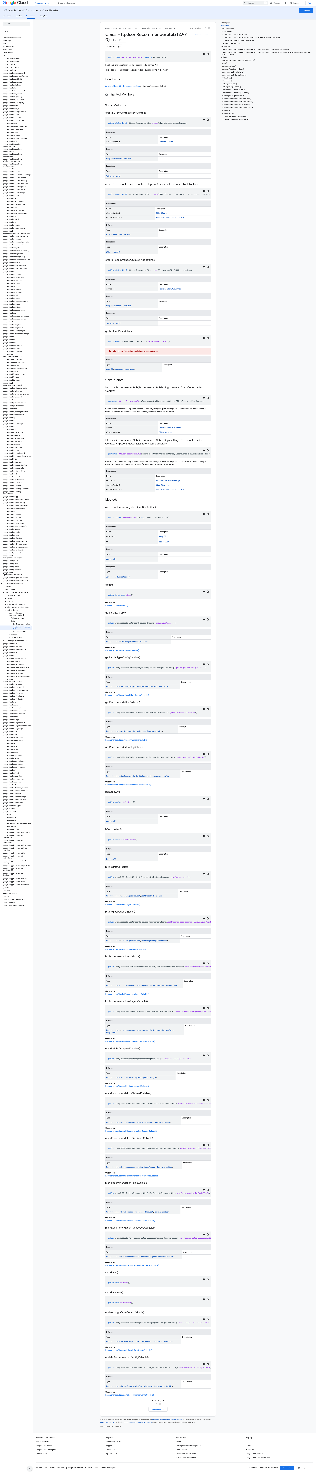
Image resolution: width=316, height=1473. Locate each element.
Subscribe (287, 1468)
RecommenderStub (131, 86)
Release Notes (111, 1450)
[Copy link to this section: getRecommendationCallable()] (142, 702)
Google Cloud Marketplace (46, 1450)
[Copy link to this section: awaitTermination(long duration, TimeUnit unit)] (159, 507)
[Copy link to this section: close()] (115, 585)
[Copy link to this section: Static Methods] (129, 105)
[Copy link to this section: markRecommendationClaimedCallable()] (153, 1093)
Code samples (181, 1450)
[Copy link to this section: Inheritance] (122, 79)
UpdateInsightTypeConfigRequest (136, 1341)
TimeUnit (163, 542)
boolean (110, 559)
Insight (143, 641)
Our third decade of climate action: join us (101, 1468)
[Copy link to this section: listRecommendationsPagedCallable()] (150, 1001)
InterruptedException (116, 577)
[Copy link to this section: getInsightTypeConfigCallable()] (142, 657)
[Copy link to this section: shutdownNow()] (125, 1292)
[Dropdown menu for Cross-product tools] (78, 3)
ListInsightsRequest (130, 896)
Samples (43, 16)
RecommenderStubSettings (171, 289)
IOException (112, 176)
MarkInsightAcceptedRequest (134, 1077)
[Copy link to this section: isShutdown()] (122, 792)
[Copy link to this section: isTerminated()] (124, 829)
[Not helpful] (209, 28)
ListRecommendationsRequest (134, 985)
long (161, 537)
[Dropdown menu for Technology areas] (52, 3)
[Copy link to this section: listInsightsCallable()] (130, 867)
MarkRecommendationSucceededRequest (139, 1256)
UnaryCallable (113, 641)
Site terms (61, 1468)
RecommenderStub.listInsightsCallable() (122, 904)
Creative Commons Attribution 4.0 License (167, 1420)
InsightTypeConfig (159, 686)
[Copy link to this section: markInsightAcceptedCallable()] (142, 1048)
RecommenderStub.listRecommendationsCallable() (127, 994)
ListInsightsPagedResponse (154, 940)
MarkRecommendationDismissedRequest (138, 1167)
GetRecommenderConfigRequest (135, 776)
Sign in (310, 3)
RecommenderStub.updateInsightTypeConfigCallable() (128, 1350)
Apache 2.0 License (107, 1422)
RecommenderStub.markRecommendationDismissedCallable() (132, 1176)
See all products (42, 1442)
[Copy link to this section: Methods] (120, 499)
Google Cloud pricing (44, 1446)
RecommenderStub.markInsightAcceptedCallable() (127, 1086)
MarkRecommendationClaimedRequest (137, 1122)
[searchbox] (16, 24)
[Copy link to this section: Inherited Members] (136, 94)
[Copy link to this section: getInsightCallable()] (129, 612)
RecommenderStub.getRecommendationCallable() (126, 740)
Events (248, 1446)
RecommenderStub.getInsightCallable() (122, 650)
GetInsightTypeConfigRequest (135, 686)
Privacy (52, 1468)
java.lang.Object (111, 86)
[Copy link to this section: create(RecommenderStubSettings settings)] (157, 260)
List (108, 369)
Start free (306, 11)
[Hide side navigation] (29, 1468)
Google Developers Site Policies (140, 1422)
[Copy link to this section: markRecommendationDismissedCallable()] (156, 1138)
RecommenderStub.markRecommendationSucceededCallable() (132, 1265)
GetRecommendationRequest (133, 731)
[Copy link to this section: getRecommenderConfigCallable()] (146, 747)
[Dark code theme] (204, 54)
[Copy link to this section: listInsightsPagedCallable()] (137, 911)
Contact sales (41, 1454)
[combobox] (255, 3)
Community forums (113, 1442)
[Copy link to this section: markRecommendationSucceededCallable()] (157, 1227)
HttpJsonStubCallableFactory (170, 217)
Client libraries (50, 10)
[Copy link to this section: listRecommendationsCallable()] (142, 956)
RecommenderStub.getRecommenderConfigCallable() (128, 785)
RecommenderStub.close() (116, 605)
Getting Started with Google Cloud (189, 1446)
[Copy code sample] (208, 54)
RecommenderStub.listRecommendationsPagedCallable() (130, 1041)
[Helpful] (205, 28)
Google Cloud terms (75, 1468)
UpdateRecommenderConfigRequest (137, 1386)
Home (107, 28)
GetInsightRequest (129, 641)
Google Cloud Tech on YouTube (258, 1458)
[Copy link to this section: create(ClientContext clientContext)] (148, 113)
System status (112, 1454)
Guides (19, 16)
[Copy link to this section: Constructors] (126, 380)
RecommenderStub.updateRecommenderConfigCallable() (129, 1395)
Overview (7, 16)
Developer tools (132, 28)
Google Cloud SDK (18, 10)
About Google (41, 1468)
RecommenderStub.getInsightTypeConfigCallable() (127, 695)
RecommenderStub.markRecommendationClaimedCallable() (131, 1131)
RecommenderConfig (159, 776)
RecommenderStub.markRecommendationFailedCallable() (130, 1220)
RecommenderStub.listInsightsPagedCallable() (125, 949)
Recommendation (154, 731)
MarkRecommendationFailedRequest (137, 1212)
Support (109, 1446)
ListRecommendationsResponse (163, 985)
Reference (30, 16)
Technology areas (42, 3)
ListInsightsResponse (151, 896)
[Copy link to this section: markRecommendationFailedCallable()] (150, 1183)
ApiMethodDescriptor (124, 369)
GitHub (178, 1442)
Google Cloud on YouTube (256, 1454)
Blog (247, 1442)
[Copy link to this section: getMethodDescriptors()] (135, 331)
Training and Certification (186, 1458)
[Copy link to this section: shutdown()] (120, 1272)
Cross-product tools (66, 3)
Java (35, 10)
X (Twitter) (250, 1450)
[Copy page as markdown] (120, 40)
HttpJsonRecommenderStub (118, 158)
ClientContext (166, 142)
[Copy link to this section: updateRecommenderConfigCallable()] (151, 1357)
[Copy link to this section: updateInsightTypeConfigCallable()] (147, 1312)
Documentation (118, 28)
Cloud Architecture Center (186, 1454)
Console (276, 3)
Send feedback (201, 35)
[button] (16, 583)
